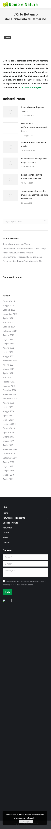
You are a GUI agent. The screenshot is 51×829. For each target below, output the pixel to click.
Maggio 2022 (8, 356)
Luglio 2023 (8, 339)
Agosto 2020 (8, 403)
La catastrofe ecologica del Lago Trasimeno (34, 160)
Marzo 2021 (8, 377)
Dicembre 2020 (9, 390)
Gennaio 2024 (9, 327)
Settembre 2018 (10, 458)
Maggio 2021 (8, 369)
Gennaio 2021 (9, 386)
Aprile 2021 (8, 373)
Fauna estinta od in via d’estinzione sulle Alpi (31, 177)
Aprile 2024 (8, 318)
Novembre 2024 (10, 314)
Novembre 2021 (10, 360)
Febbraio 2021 (9, 382)
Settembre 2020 (10, 399)
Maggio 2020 (8, 411)
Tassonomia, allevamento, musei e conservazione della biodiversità (34, 195)
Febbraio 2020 (9, 424)
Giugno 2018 (8, 471)
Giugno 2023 (8, 344)
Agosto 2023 (8, 335)
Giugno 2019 (8, 437)
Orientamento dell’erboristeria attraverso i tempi (34, 127)
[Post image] (10, 111)
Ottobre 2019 (9, 428)
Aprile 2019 (8, 445)
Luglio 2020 (8, 407)
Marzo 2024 (8, 322)
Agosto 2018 (8, 462)
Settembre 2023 (10, 331)
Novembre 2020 (10, 394)
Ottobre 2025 (9, 301)
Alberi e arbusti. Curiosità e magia (33, 144)
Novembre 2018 (10, 449)
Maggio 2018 (8, 475)
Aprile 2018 (8, 479)
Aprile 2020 (8, 415)
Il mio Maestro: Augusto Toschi (32, 109)
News (8, 38)
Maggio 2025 (8, 305)
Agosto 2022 (8, 348)
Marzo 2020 (8, 420)
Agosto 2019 (8, 432)
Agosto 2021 (8, 365)
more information (29, 818)
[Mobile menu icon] (46, 4)
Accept (26, 821)
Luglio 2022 (8, 352)
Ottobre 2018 (9, 454)
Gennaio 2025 (9, 310)
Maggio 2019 (8, 441)
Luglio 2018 (8, 466)
